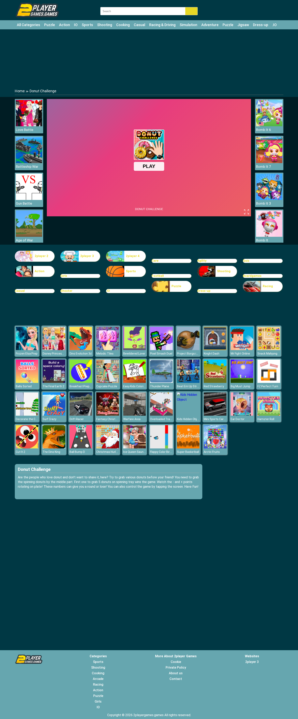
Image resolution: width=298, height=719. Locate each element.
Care (155, 260)
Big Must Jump (240, 386)
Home (20, 91)
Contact (175, 679)
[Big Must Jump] (242, 382)
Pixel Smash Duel (161, 353)
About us (176, 673)
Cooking (123, 25)
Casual (139, 25)
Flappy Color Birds (161, 451)
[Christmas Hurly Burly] (107, 447)
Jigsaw (243, 25)
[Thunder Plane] (161, 382)
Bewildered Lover (134, 353)
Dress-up (260, 25)
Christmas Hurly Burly (110, 451)
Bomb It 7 (263, 167)
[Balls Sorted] (27, 382)
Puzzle (49, 25)
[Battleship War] (29, 162)
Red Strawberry (214, 386)
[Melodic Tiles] (107, 349)
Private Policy (176, 667)
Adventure (210, 25)
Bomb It (262, 240)
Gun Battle (24, 203)
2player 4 (132, 256)
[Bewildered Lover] (134, 349)
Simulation (188, 25)
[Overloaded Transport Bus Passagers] (161, 414)
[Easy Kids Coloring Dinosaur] (134, 382)
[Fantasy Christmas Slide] (107, 414)
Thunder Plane (159, 386)
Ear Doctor (237, 419)
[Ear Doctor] (242, 414)
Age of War (24, 240)
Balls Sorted (24, 386)
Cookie (176, 662)
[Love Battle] (29, 125)
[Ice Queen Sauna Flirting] (134, 447)
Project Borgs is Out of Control (197, 353)
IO (76, 25)
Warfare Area (131, 419)
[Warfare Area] (134, 414)
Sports (87, 25)
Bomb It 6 (263, 130)
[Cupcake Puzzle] (107, 382)
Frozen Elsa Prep (27, 353)
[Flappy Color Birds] (161, 447)
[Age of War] (29, 236)
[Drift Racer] (81, 414)
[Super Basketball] (188, 447)
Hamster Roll (265, 419)
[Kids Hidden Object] (188, 399)
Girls (63, 276)
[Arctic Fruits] (215, 447)
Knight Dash (211, 353)
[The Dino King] (54, 447)
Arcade (98, 679)
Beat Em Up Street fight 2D (194, 386)
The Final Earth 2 (53, 386)
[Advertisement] (149, 58)
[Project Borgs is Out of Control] (188, 349)
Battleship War (27, 167)
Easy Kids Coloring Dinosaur (141, 386)
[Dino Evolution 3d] (81, 349)
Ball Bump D (77, 451)
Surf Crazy (49, 419)
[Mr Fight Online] (242, 349)
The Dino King (51, 451)
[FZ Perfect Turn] (268, 382)
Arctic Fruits (212, 451)
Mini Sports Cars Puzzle (219, 419)
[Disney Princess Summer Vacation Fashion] (54, 349)
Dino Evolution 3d (81, 353)
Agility (202, 260)
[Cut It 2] (27, 447)
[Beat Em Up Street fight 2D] (188, 382)
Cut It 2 (20, 451)
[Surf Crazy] (54, 414)
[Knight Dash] (215, 349)
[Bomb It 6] (269, 125)
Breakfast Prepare (82, 386)
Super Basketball (188, 451)
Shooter (66, 291)
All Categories (28, 25)
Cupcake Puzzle (106, 386)
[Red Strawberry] (215, 382)
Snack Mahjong (267, 353)
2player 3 (87, 256)
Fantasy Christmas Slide (112, 419)
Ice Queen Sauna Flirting (138, 451)
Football (158, 276)
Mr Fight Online (240, 353)
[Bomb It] (269, 236)
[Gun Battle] (29, 199)
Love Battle (24, 130)
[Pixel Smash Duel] (161, 349)
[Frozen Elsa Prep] (27, 349)
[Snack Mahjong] (268, 349)
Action (64, 25)
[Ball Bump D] (81, 447)
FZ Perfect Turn (267, 386)
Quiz (246, 260)
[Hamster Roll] (268, 414)
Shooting (104, 25)
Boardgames (252, 276)
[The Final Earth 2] (54, 382)
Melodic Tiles (105, 353)
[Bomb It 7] (269, 162)
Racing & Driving (162, 25)
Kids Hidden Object (189, 419)
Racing (268, 286)
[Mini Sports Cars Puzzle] (215, 414)
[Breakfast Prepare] (81, 382)
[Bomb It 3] (269, 199)
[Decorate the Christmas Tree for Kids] (27, 414)
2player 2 (41, 256)
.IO (274, 25)
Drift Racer (77, 419)
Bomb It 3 (263, 203)
